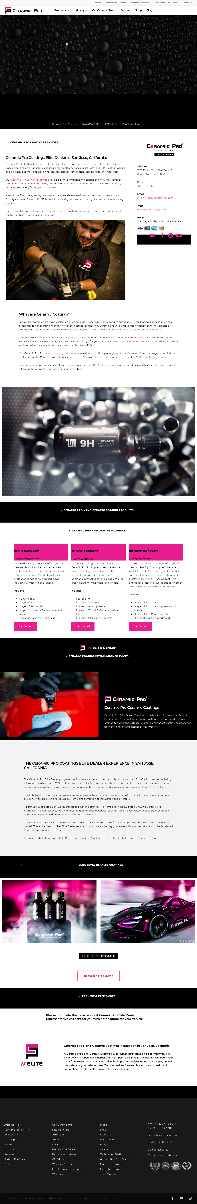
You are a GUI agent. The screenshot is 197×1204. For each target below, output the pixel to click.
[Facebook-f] (172, 1198)
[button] (98, 105)
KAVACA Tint (111, 124)
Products (60, 10)
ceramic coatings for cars (59, 353)
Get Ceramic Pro (102, 10)
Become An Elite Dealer (117, 3)
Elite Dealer (98, 3)
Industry (79, 10)
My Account (173, 3)
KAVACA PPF (90, 124)
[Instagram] (190, 1198)
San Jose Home (131, 124)
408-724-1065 (145, 186)
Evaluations (159, 3)
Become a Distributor (141, 3)
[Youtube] (181, 1198)
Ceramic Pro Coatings (65, 124)
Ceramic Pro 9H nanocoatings (29, 179)
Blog (149, 10)
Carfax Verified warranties (151, 357)
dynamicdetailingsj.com (151, 209)
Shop (138, 10)
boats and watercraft (131, 341)
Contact (126, 10)
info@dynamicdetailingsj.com (155, 197)
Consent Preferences (105, 1198)
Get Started (25, 626)
